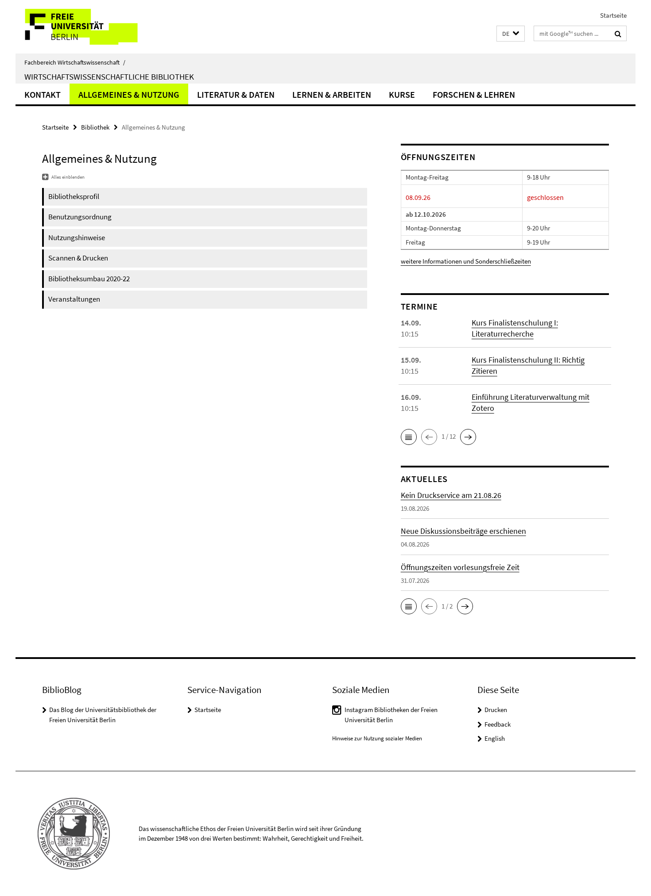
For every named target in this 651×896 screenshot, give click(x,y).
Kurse (402, 94)
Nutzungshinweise (76, 237)
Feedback (497, 724)
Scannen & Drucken (78, 258)
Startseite (613, 15)
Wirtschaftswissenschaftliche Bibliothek (109, 76)
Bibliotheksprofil (73, 196)
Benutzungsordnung (80, 217)
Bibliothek (95, 127)
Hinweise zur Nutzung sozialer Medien (377, 738)
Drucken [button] (495, 709)
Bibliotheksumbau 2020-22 (89, 278)
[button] (510, 34)
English (494, 738)
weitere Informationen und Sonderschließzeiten (466, 261)
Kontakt (42, 94)
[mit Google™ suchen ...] (618, 34)
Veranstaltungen (74, 299)
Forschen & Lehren (474, 94)
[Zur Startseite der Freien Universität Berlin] (90, 27)
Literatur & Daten (236, 94)
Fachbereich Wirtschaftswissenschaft (74, 62)
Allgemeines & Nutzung (128, 94)
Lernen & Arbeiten (331, 94)
